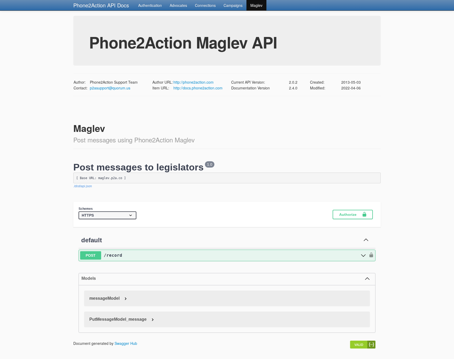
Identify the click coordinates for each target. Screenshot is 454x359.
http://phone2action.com (193, 82)
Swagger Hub (126, 343)
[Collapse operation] (366, 240)
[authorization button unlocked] (370, 255)
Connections (205, 5)
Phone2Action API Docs (101, 5)
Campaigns (233, 5)
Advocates (178, 5)
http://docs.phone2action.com (198, 87)
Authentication (150, 5)
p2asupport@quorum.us (110, 87)
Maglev (256, 5)
